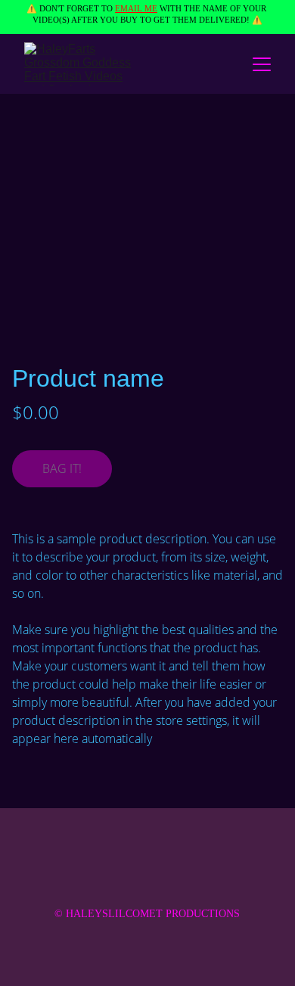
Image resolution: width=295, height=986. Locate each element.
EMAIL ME (136, 8)
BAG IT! (62, 468)
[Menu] (262, 64)
